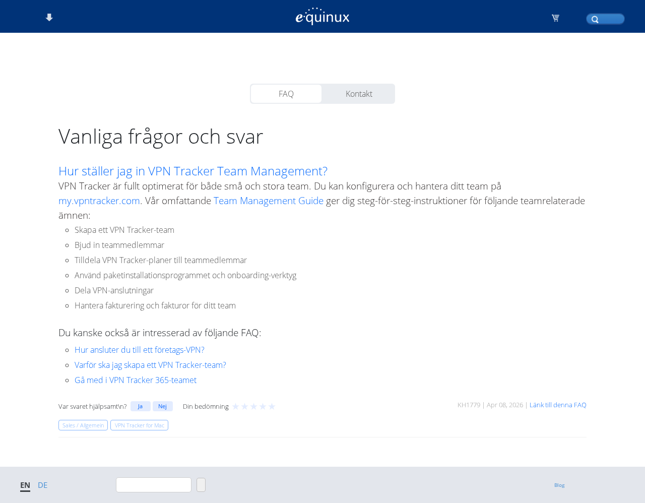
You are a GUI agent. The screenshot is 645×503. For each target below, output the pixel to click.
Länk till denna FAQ (558, 404)
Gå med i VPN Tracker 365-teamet (136, 380)
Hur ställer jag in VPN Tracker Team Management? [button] (193, 170)
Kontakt (359, 93)
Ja (140, 406)
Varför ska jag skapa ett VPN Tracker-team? (150, 364)
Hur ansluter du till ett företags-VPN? (140, 349)
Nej (162, 406)
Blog (559, 484)
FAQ (286, 93)
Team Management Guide (269, 200)
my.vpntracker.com (99, 200)
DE (42, 485)
